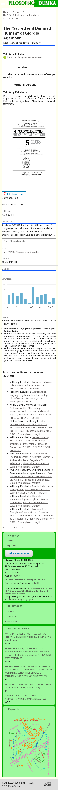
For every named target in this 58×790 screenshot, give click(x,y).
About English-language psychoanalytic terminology (29, 393)
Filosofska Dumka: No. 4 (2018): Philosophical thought (32, 520)
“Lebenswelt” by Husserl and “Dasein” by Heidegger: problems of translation (29, 440)
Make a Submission (18, 553)
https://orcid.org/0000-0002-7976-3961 (25, 57)
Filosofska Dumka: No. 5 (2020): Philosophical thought (30, 481)
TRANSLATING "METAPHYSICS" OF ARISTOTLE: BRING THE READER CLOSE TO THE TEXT (31, 427)
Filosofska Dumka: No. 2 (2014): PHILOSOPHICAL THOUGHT (30, 491)
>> (21, 527)
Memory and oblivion (43, 382)
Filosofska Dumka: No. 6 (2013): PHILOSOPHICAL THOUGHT (27, 387)
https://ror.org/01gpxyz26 (21, 599)
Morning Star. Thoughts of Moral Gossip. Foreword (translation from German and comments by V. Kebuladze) (31, 513)
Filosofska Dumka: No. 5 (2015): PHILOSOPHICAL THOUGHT (30, 447)
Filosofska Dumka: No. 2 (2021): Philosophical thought (31, 432)
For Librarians (11, 621)
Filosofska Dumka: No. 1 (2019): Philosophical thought (26, 400)
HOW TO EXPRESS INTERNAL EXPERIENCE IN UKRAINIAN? (31, 476)
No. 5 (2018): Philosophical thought (19, 15)
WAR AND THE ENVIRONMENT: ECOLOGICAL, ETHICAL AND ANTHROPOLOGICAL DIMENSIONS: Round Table (28, 637)
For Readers (11, 611)
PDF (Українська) (15, 193)
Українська (12, 545)
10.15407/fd (15, 576)
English (10, 540)
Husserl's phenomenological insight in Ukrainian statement (29, 499)
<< (4, 527)
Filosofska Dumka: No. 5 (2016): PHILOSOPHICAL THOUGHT (31, 416)
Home (6, 11)
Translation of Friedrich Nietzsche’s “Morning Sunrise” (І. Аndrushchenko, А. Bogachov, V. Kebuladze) (31, 458)
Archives (17, 11)
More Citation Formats (14, 240)
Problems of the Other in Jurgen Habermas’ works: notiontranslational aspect (29, 411)
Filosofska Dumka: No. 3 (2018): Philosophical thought (29, 465)
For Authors (10, 616)
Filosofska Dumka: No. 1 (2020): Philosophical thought (29, 504)
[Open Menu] (3, 3)
